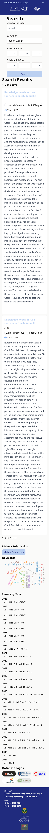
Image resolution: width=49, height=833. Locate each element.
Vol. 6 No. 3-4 (22, 725)
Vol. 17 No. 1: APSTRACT (14, 641)
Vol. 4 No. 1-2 (38, 740)
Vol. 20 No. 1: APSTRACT (14, 602)
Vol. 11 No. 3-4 (10, 687)
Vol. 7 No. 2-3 (24, 717)
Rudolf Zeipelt (35, 105)
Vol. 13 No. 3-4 (10, 671)
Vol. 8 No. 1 (35, 709)
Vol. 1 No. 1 (9, 763)
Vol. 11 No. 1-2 (25, 687)
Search (24, 74)
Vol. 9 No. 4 (9, 702)
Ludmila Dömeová (15, 105)
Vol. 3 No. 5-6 (10, 747)
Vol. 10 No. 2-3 (25, 694)
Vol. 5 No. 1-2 (24, 732)
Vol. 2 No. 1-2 (10, 755)
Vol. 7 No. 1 (37, 717)
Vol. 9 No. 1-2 (35, 702)
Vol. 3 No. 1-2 (38, 747)
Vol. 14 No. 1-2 (25, 664)
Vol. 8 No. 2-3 (22, 709)
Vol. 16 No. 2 (9, 649)
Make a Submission (14, 552)
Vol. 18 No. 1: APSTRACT (14, 628)
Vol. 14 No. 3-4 (10, 664)
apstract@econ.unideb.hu (26, 796)
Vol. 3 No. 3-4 (24, 747)
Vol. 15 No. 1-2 (25, 656)
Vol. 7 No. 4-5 (10, 717)
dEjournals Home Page (16, 2)
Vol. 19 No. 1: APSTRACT (14, 615)
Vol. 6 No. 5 (9, 725)
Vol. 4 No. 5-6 (10, 740)
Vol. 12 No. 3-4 (10, 679)
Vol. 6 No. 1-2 (36, 725)
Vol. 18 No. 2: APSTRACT (14, 622)
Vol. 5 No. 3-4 (10, 732)
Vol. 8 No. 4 (9, 709)
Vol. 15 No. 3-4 (10, 656)
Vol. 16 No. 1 (23, 649)
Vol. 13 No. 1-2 (25, 671)
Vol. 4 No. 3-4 (24, 740)
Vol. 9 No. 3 (21, 702)
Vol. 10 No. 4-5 (10, 694)
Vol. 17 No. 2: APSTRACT (14, 635)
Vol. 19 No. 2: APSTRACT (14, 609)
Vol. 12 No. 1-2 (25, 679)
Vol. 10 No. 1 (40, 694)
